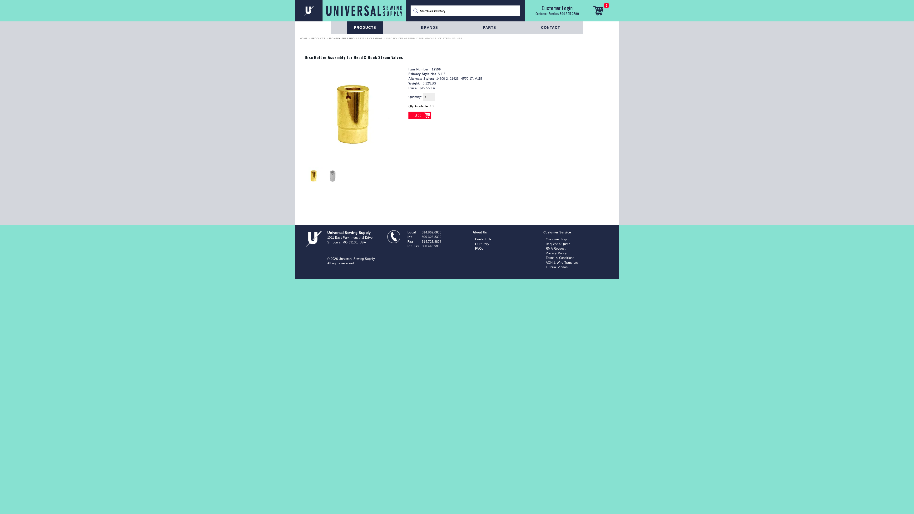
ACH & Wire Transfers (562, 262)
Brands (429, 27)
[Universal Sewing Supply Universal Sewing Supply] (350, 10)
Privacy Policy (556, 253)
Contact (550, 27)
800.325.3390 (569, 13)
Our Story (482, 244)
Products (365, 27)
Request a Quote (558, 244)
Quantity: (415, 97)
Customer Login (557, 8)
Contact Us (483, 239)
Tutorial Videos (557, 267)
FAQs (479, 248)
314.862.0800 (431, 232)
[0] (598, 10)
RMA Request (556, 248)
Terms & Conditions (560, 258)
